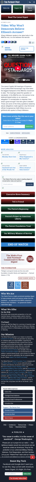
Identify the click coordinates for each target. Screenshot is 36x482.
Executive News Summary (18, 194)
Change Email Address (12, 396)
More (10, 305)
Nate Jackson (6, 165)
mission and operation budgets (9, 351)
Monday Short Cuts (9, 157)
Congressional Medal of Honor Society (11, 368)
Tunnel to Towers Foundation (17, 372)
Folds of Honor (28, 374)
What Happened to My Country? (26, 158)
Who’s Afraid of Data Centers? (25, 169)
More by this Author (24, 48)
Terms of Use (22, 425)
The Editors (5, 155)
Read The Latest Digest (18, 17)
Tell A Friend (18, 202)
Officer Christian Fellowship (16, 376)
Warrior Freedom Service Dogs (17, 370)
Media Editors (8, 49)
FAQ (4, 425)
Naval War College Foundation (18, 378)
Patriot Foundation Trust (19, 361)
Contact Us (12, 425)
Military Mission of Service (10, 363)
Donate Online (9, 410)
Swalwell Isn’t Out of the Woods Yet (8, 169)
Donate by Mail (10, 414)
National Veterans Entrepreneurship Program (16, 373)
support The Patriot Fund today (18, 357)
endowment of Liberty (7, 339)
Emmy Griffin (23, 165)
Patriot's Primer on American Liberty (18, 217)
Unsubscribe (9, 403)
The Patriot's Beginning (18, 209)
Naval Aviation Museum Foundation (11, 379)
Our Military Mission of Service (18, 233)
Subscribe (6, 8)
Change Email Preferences (13, 399)
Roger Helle (22, 155)
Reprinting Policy (20, 427)
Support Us (18, 8)
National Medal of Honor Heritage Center (14, 366)
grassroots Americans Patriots (9, 350)
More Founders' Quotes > (26, 278)
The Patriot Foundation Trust (18, 226)
